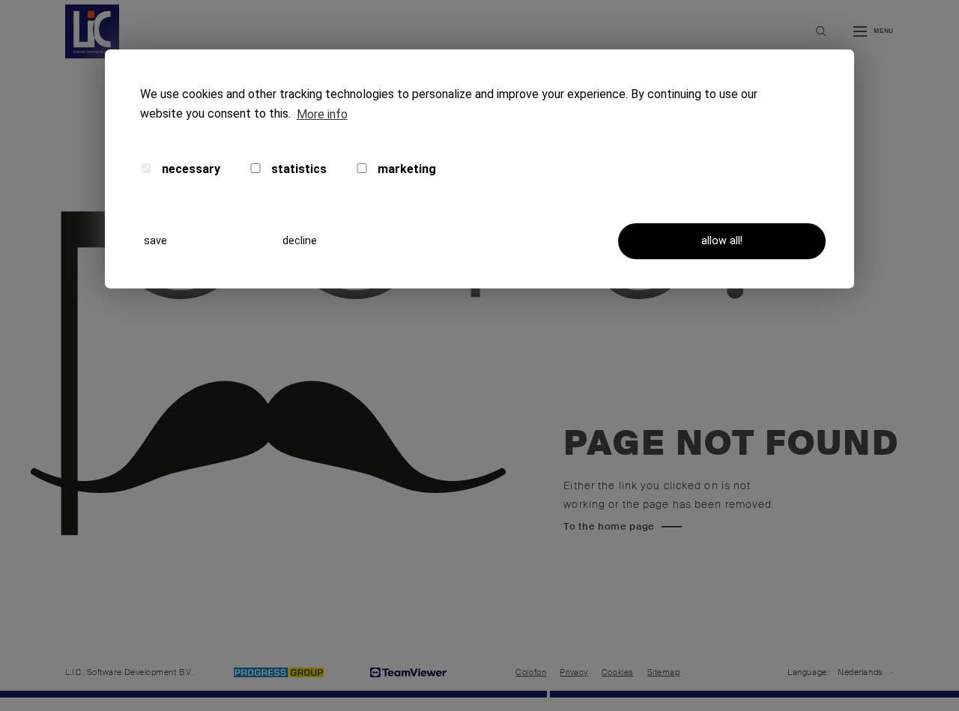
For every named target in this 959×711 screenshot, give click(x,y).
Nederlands (860, 672)
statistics (297, 169)
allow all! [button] (721, 241)
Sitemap (663, 672)
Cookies (618, 672)
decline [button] (299, 241)
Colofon (530, 672)
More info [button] (322, 114)
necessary (189, 169)
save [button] (155, 241)
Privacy (574, 672)
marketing (405, 169)
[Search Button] (821, 31)
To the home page (609, 526)
